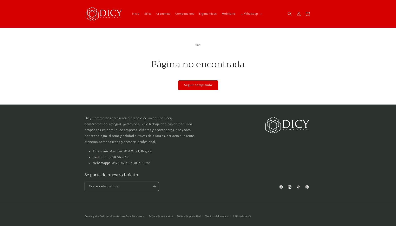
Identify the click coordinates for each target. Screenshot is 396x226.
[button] (251, 14)
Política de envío (242, 216)
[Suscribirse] (154, 186)
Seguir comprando (198, 85)
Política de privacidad (188, 216)
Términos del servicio (217, 216)
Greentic (115, 216)
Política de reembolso (161, 216)
